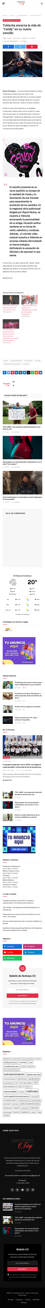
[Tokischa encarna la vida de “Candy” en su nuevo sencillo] (22, 64)
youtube (6, 1115)
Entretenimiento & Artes (12, 20)
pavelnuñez (37, 1100)
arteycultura (16, 1059)
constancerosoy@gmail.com (30, 1175)
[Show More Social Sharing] (40, 47)
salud (16, 1108)
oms (30, 1100)
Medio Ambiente (8, 880)
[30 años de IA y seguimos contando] (8, 709)
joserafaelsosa (9, 1086)
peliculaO (7, 1104)
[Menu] (3, 3)
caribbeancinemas (10, 1062)
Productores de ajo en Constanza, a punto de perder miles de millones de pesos (28, 696)
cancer (38, 1059)
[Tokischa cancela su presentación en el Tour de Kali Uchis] (11, 299)
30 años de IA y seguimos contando (27, 707)
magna (20, 1086)
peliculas (15, 1104)
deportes (31, 1066)
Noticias (6, 757)
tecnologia (7, 1112)
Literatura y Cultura (9, 884)
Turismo (27, 1299)
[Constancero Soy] (23, 3)
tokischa (26, 364)
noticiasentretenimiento (12, 364)
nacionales (28, 360)
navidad (21, 1092)
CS (10, 38)
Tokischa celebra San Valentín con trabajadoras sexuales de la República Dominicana (29, 310)
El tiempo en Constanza (22, 614)
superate (34, 1108)
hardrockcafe (8, 1083)
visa (39, 1112)
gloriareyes (22, 1079)
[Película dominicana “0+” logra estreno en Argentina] (8, 720)
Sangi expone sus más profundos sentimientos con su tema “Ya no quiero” (27, 805)
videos (33, 1112)
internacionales (25, 1083)
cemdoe (23, 1062)
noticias (38, 360)
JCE (36, 1083)
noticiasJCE (35, 1097)
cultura (23, 1066)
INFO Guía (36, 1299)
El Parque (6, 875)
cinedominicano (11, 1066)
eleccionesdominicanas (11, 1070)
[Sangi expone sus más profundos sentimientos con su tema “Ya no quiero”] (22, 447)
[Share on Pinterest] (32, 47)
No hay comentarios (11, 41)
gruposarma (34, 1079)
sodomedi (24, 1108)
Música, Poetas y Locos (11, 871)
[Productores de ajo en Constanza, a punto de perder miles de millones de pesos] (8, 696)
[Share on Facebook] (8, 47)
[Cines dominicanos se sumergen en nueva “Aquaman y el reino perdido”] (22, 482)
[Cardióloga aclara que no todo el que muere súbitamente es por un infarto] (8, 685)
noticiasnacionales (10, 1100)
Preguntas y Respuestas (11, 866)
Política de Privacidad (29, 1003)
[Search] (42, 3)
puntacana (7, 1108)
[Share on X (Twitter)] (20, 47)
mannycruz (27, 1086)
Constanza (19, 1299)
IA (16, 1083)
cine (30, 1062)
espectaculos (34, 1074)
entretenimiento (16, 360)
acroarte (7, 1059)
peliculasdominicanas (30, 1104)
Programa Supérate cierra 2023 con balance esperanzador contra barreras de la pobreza (28, 1207)
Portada (10, 1299)
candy (6, 360)
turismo (25, 1112)
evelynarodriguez (10, 1079)
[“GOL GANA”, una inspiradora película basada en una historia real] (22, 412)
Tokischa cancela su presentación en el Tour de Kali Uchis (10, 308)
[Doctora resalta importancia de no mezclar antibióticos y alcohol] (8, 817)
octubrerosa (22, 1100)
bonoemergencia (28, 1059)
